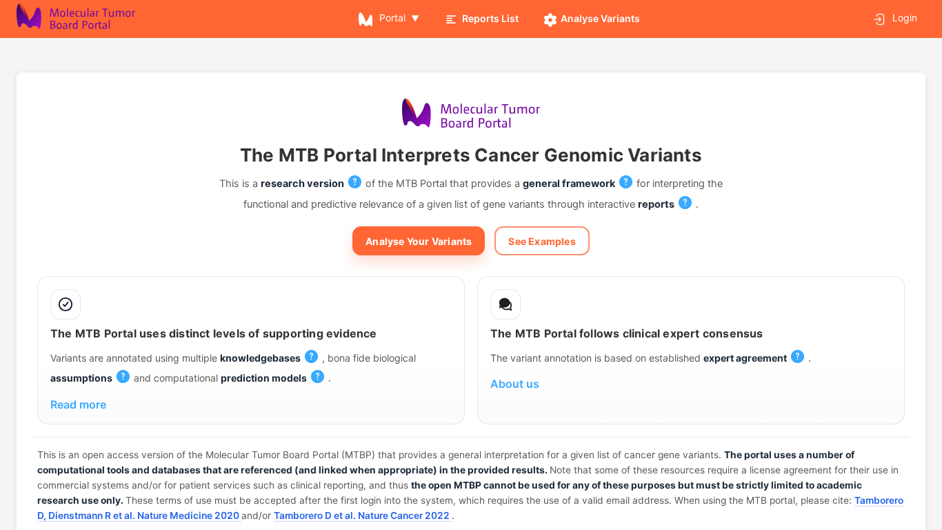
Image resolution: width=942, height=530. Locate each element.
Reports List (490, 18)
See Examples (541, 241)
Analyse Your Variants (418, 241)
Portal (392, 17)
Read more (78, 404)
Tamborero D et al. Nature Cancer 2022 (363, 515)
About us (514, 384)
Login (903, 17)
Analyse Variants (600, 18)
